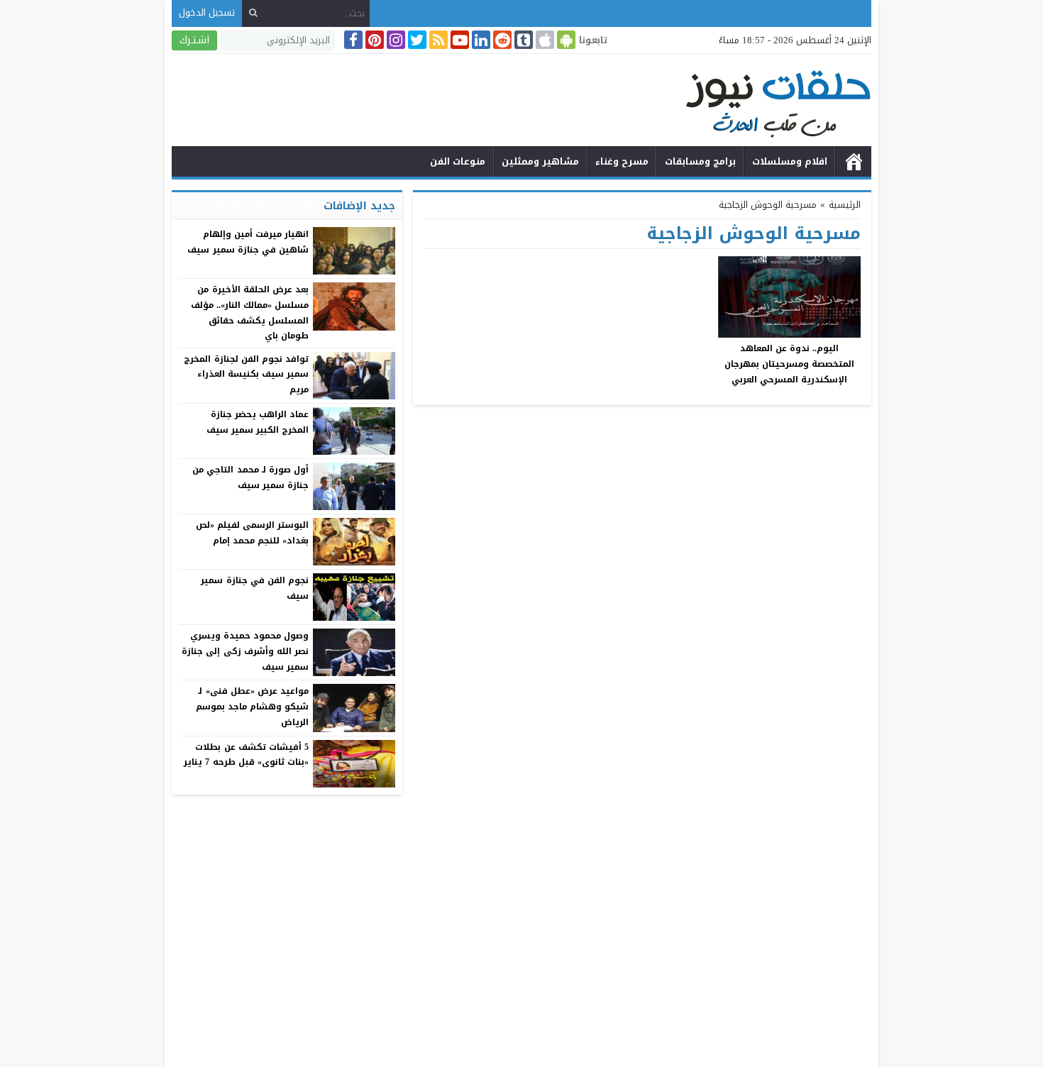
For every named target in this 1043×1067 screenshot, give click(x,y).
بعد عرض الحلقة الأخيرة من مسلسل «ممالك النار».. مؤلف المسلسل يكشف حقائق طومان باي (250, 312)
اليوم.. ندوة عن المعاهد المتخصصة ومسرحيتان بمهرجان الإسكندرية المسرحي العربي (789, 364)
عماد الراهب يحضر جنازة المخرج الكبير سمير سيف (257, 422)
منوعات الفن (457, 161)
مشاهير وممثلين (540, 161)
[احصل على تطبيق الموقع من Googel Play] (564, 40)
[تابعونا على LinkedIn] (479, 40)
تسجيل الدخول (207, 12)
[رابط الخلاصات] (437, 40)
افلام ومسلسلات (789, 161)
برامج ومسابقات (700, 161)
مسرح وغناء (622, 161)
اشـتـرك (194, 40)
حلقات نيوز (853, 161)
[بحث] (253, 13)
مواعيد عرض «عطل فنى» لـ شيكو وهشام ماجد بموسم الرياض (252, 706)
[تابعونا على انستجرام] (394, 40)
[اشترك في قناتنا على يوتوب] (458, 40)
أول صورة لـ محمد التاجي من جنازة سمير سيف (250, 477)
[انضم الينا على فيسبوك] (352, 40)
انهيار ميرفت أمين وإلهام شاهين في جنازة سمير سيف (248, 242)
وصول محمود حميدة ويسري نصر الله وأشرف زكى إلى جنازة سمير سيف (245, 651)
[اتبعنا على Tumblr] (522, 40)
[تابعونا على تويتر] (415, 40)
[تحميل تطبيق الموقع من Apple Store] (543, 40)
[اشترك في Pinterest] (373, 40)
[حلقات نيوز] (521, 102)
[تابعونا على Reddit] (501, 40)
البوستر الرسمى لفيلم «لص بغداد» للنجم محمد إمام (252, 532)
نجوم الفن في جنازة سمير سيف (255, 588)
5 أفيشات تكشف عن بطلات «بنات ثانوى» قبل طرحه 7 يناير (246, 754)
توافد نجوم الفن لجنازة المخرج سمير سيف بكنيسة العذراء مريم (246, 374)
